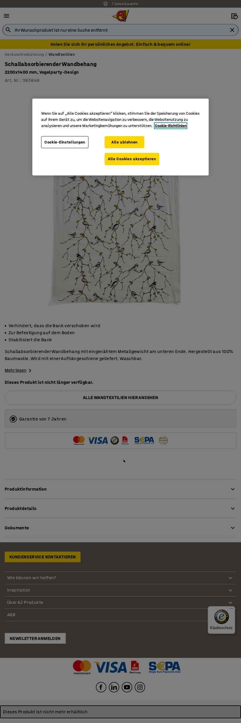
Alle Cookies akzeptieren (132, 158)
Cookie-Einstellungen (64, 142)
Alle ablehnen (124, 142)
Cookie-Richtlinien (170, 125)
